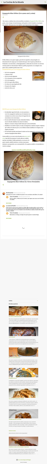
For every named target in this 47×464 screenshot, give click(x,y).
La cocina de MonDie (11, 205)
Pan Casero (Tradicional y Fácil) (15, 316)
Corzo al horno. (12, 337)
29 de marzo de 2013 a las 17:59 (22, 205)
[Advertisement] (12, 98)
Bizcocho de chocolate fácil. (14, 357)
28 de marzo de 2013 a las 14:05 (19, 192)
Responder (8, 203)
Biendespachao (9, 192)
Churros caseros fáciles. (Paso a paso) (16, 398)
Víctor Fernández (14, 196)
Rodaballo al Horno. (13, 378)
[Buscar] (45, 2)
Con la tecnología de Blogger (24, 459)
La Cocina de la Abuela (13, 2)
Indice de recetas (12, 430)
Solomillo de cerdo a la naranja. (15, 419)
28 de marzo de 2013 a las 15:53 (24, 196)
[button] (3, 17)
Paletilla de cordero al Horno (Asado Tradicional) (19, 446)
